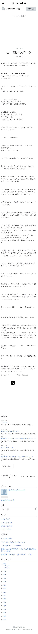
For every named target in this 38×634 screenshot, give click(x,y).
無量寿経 (15, 325)
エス (13, 345)
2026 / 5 (6, 566)
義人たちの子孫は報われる (10, 431)
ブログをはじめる (6, 522)
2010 (4, 619)
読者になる (31, 9)
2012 (4, 613)
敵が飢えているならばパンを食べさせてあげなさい (18, 438)
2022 (4, 582)
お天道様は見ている (19, 52)
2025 (4, 571)
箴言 (2, 63)
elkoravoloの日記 (13, 9)
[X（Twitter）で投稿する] (13, 383)
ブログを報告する (26, 629)
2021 (4, 585)
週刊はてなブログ (6, 526)
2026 (4, 564)
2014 (4, 606)
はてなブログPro (6, 529)
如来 (8, 333)
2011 (4, 616)
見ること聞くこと (7, 448)
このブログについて (7, 500)
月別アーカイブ (6, 560)
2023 (4, 578)
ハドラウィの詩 (6, 539)
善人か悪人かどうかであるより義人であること (17, 457)
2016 (4, 599)
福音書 (3, 345)
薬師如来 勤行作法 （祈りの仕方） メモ (16, 555)
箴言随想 (19, 57)
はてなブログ (5, 519)
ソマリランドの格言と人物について (13, 542)
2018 (4, 592)
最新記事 (4, 534)
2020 (4, 588)
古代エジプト (5, 356)
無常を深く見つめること (9, 476)
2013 (4, 609)
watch (8, 76)
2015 (4, 602)
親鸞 (9, 328)
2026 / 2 (6, 568)
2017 (4, 595)
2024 (4, 575)
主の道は (4, 422)
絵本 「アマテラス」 (28, 476)
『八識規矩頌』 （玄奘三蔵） (11, 546)
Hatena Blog (16, 629)
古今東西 (15, 202)
